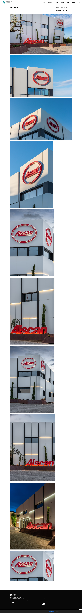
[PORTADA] (41, 566)
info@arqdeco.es (29, 600)
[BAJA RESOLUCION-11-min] (41, 119)
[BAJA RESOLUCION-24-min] (41, 379)
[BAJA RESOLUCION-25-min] (41, 447)
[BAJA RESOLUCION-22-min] (41, 242)
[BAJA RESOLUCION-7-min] (41, 76)
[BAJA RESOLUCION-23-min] (41, 311)
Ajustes (57, 611)
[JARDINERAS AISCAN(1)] (41, 34)
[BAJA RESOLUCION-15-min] (41, 174)
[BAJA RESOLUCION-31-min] (41, 516)
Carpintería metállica (65, 9)
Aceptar (52, 611)
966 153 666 (29, 598)
